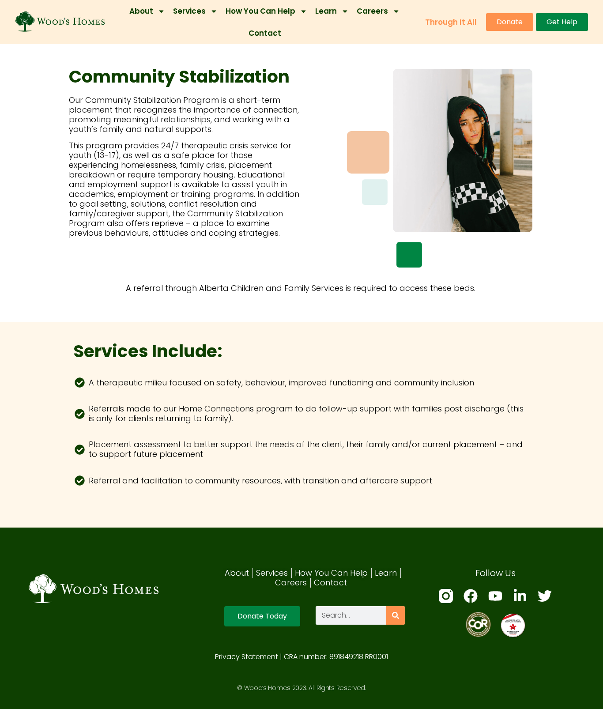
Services (189, 11)
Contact (265, 33)
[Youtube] (495, 596)
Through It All (451, 22)
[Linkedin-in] (520, 596)
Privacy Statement (246, 657)
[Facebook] (471, 596)
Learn (326, 11)
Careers (372, 11)
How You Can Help (260, 11)
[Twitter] (545, 596)
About (141, 11)
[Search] (395, 615)
